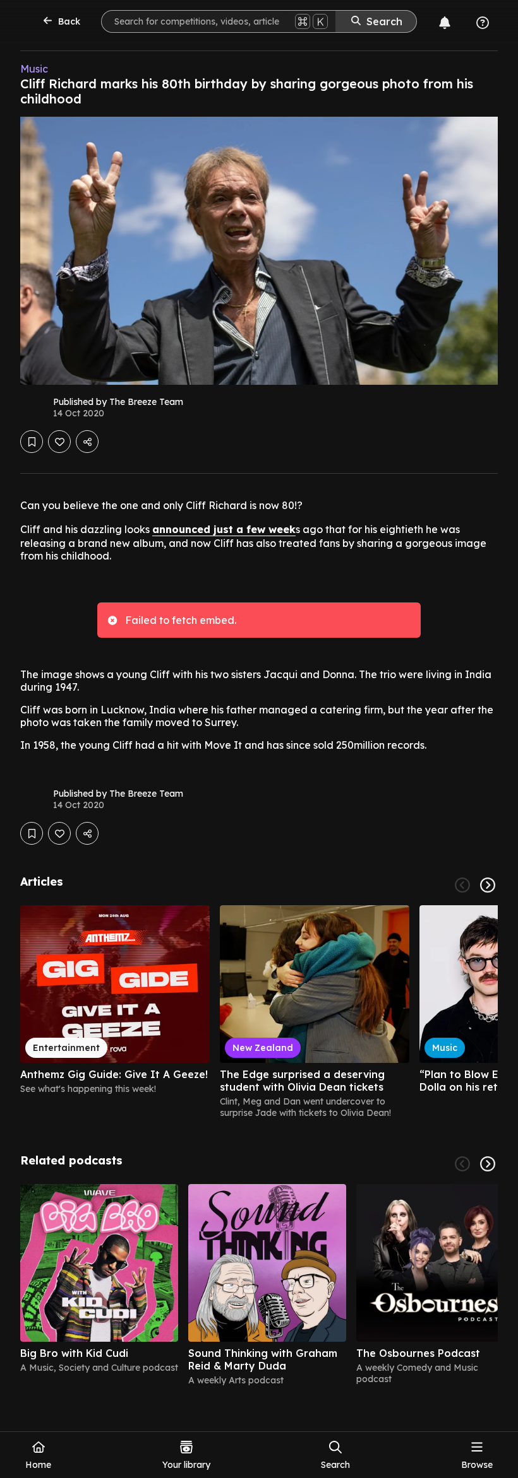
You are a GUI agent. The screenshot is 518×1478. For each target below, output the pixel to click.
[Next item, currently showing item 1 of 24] (488, 885)
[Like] (59, 441)
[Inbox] (445, 23)
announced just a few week (224, 529)
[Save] (31, 441)
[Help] (482, 23)
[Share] (87, 441)
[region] (259, 1011)
